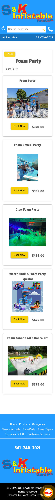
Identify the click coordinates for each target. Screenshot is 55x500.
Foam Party (29, 429)
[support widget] (48, 493)
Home (13, 424)
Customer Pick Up (15, 434)
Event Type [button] (44, 429)
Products (24, 424)
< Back (9, 54)
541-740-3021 (44, 37)
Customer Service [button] (38, 434)
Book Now (19, 126)
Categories (38, 424)
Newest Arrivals (11, 429)
